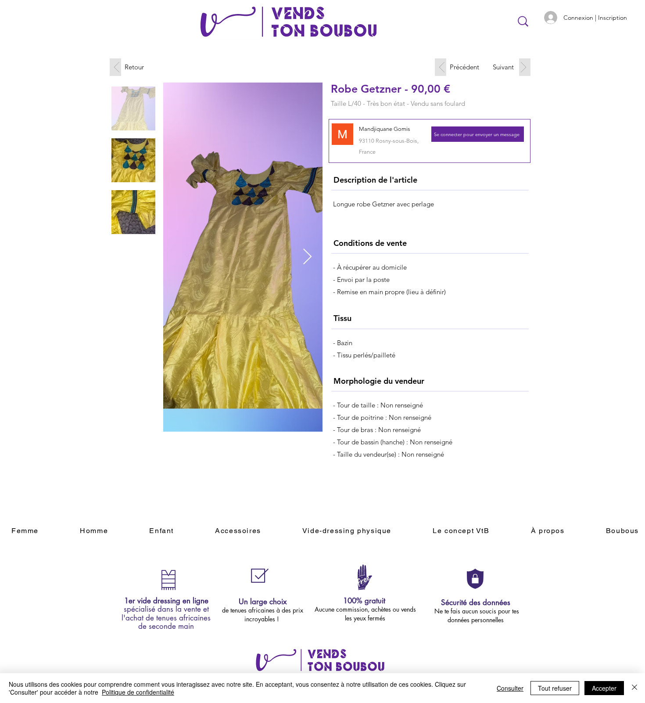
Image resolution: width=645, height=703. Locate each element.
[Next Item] (307, 257)
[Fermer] (634, 688)
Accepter (604, 688)
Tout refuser (555, 688)
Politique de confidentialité (138, 692)
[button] (477, 134)
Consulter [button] (510, 688)
